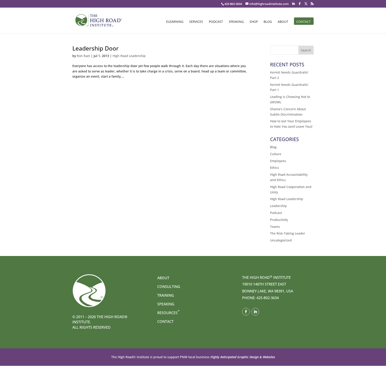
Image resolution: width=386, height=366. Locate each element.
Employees (278, 161)
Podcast (216, 22)
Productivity (279, 220)
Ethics (274, 167)
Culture (275, 154)
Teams (275, 226)
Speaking (236, 22)
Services (196, 22)
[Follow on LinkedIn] (255, 311)
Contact (303, 22)
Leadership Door (95, 48)
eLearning (174, 22)
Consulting (168, 286)
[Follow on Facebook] (246, 311)
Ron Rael (83, 56)
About (283, 22)
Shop (254, 22)
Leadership (278, 206)
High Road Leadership (129, 56)
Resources (167, 312)
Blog (268, 22)
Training (165, 295)
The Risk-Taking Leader (287, 233)
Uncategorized (281, 240)
